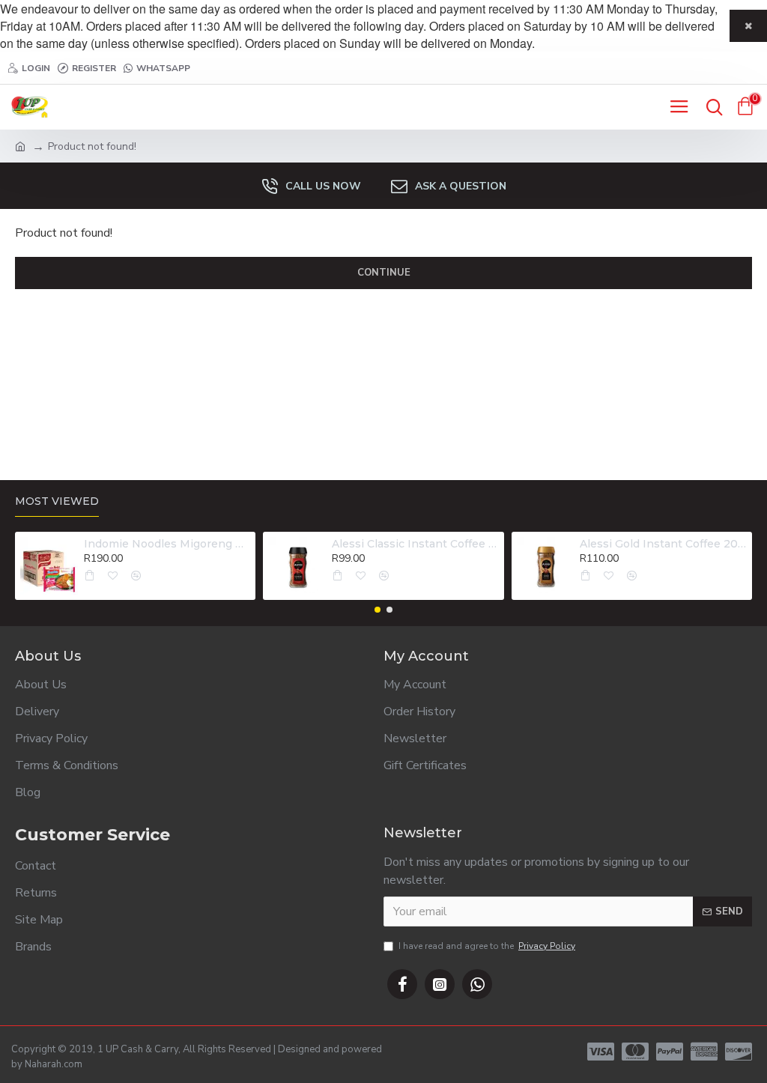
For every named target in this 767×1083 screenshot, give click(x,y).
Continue (383, 272)
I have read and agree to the (486, 946)
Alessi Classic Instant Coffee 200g (415, 543)
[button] (378, 610)
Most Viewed (57, 501)
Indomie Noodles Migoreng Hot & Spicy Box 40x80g (167, 543)
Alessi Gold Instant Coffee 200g (663, 543)
